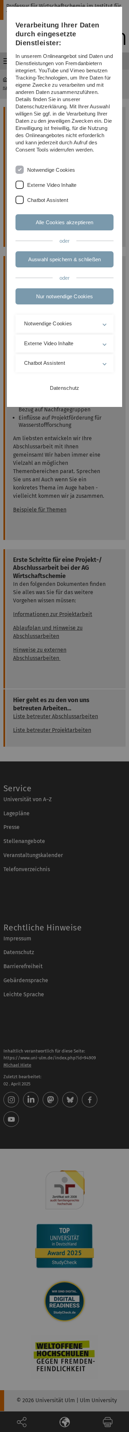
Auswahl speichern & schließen (64, 259)
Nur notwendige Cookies (64, 296)
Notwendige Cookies (51, 170)
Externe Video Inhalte (52, 185)
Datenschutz (64, 388)
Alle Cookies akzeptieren (64, 222)
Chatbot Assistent (47, 200)
